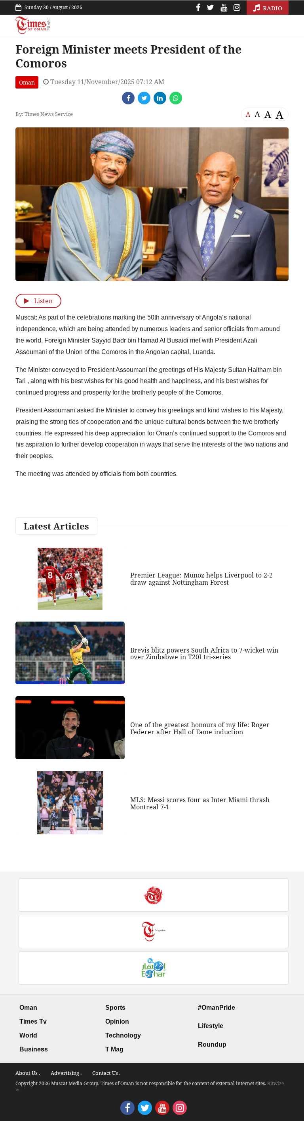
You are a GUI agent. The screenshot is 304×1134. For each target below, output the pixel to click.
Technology (123, 1035)
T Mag (114, 1049)
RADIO (271, 8)
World (28, 1035)
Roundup (212, 1044)
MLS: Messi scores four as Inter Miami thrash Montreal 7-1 (200, 803)
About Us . (27, 1072)
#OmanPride (216, 1007)
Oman (27, 82)
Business (33, 1049)
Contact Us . (106, 1072)
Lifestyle (210, 1025)
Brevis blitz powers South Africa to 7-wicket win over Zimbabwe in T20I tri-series (204, 654)
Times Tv (33, 1021)
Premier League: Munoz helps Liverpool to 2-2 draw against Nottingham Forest (201, 579)
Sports (115, 1007)
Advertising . (66, 1072)
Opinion (117, 1021)
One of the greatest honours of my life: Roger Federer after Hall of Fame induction (200, 728)
